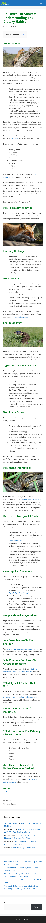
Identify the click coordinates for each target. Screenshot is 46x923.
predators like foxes (16, 540)
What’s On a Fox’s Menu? (19, 593)
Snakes (13, 804)
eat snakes (14, 138)
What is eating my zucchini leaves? (24, 847)
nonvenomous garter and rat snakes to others (20, 697)
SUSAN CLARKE (10, 823)
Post (7, 791)
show (22, 35)
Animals (9, 800)
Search (6, 902)
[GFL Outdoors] (5, 3)
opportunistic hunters (20, 317)
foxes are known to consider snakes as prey (23, 649)
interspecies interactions (31, 499)
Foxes (8, 804)
